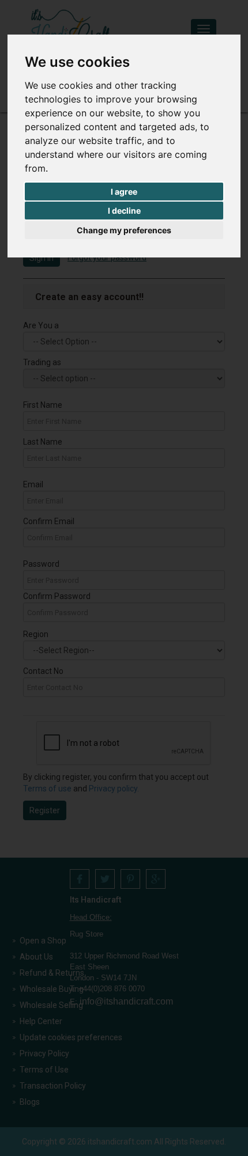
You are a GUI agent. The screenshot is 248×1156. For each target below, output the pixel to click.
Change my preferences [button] (124, 230)
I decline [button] (124, 210)
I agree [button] (124, 191)
